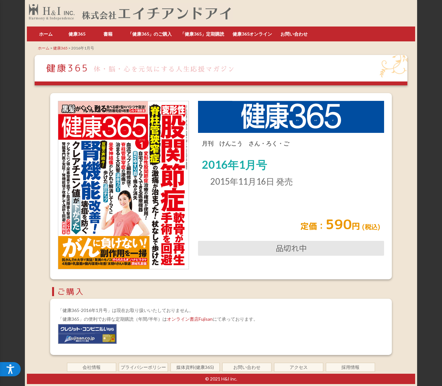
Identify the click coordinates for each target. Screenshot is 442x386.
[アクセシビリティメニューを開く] (10, 369)
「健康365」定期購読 (202, 34)
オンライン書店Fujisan (190, 319)
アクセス (299, 367)
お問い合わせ (294, 34)
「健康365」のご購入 (150, 34)
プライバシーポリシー (143, 367)
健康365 (77, 34)
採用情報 (350, 367)
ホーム (46, 34)
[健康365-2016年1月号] (123, 267)
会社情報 (92, 367)
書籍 (108, 34)
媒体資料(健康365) (195, 367)
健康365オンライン (252, 34)
